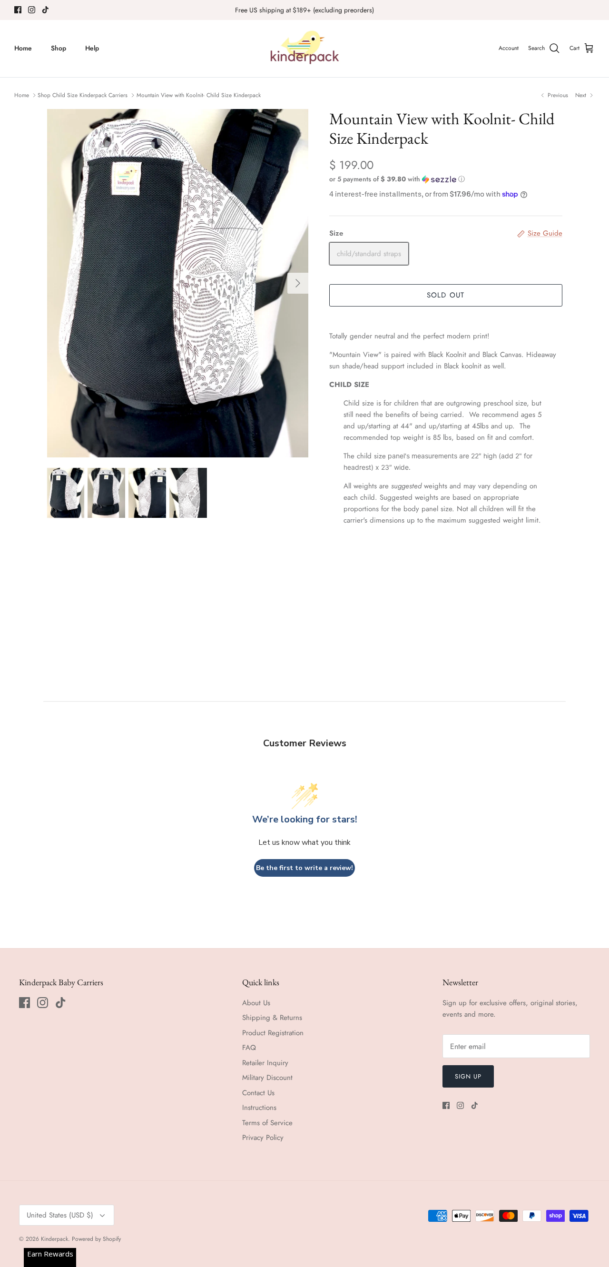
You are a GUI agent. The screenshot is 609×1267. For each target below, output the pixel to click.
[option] (177, 283)
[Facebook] (17, 9)
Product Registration (273, 1033)
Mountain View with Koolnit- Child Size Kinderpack (199, 95)
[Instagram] (31, 9)
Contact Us (258, 1093)
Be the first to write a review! (304, 867)
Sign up (468, 1076)
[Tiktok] (45, 9)
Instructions (259, 1107)
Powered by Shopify (96, 1239)
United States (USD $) (60, 1215)
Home (23, 48)
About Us (256, 1003)
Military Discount (267, 1077)
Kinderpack (54, 1239)
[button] (397, 179)
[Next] (297, 283)
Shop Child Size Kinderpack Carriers (83, 95)
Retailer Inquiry (265, 1063)
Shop (58, 48)
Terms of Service (267, 1123)
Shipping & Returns (272, 1017)
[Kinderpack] (304, 49)
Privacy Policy (263, 1137)
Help (92, 48)
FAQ (249, 1047)
